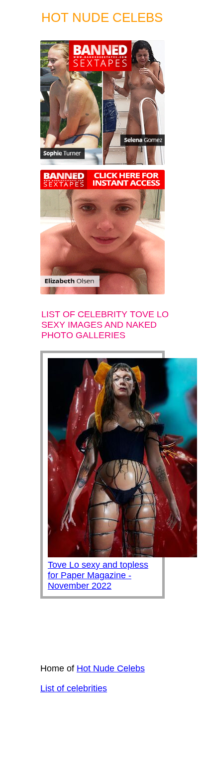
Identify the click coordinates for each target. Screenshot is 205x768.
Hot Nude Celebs (111, 668)
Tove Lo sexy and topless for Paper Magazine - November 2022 (98, 575)
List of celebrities (73, 688)
